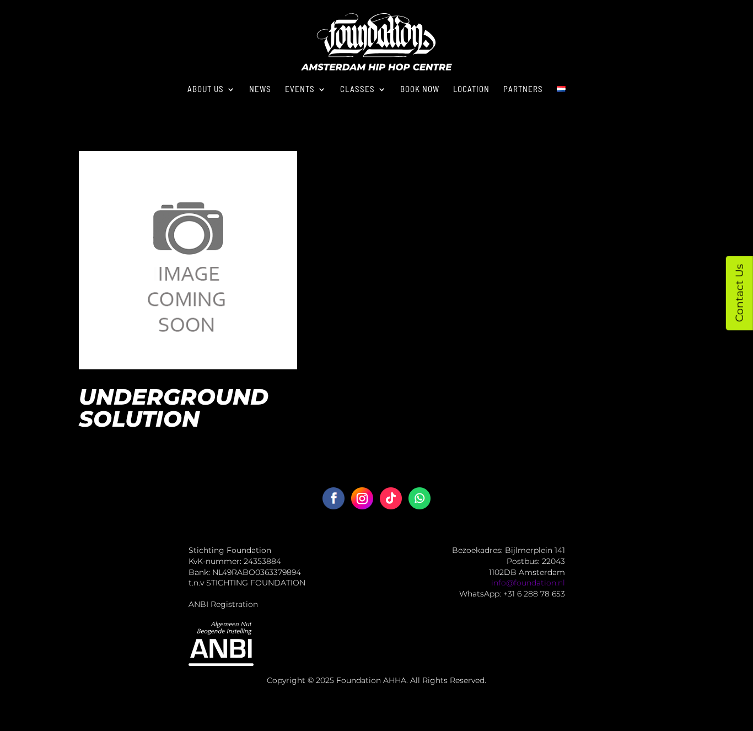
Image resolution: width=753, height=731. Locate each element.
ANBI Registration (223, 604)
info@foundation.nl (528, 583)
